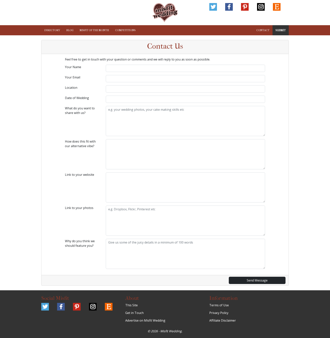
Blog (70, 30)
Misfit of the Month (94, 30)
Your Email (72, 77)
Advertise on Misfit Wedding (145, 320)
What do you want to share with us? (80, 110)
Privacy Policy (218, 313)
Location (71, 88)
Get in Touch (134, 313)
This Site (131, 305)
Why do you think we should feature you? (80, 243)
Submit (281, 30)
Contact (262, 30)
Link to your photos (79, 208)
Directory (52, 30)
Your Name (73, 67)
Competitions (125, 30)
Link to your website (79, 175)
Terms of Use (219, 305)
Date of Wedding (77, 98)
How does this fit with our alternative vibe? (80, 143)
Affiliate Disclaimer (222, 320)
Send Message (257, 280)
